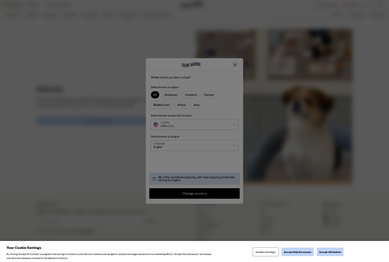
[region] (194, 251)
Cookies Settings (266, 252)
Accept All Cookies (330, 252)
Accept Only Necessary (297, 252)
